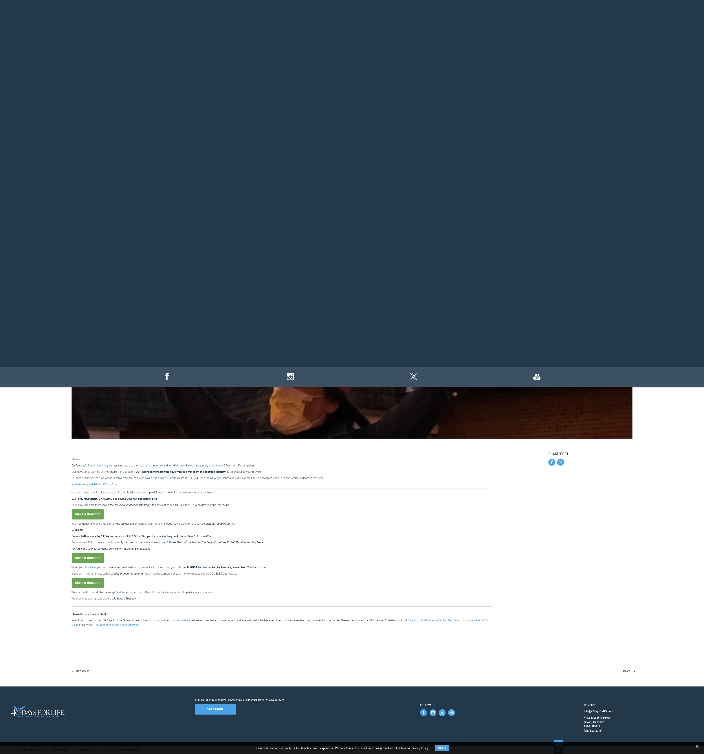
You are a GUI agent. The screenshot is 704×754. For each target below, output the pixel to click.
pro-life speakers (180, 620)
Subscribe (215, 709)
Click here (401, 748)
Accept (442, 748)
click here (90, 567)
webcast (97, 465)
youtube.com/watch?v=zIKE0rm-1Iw (94, 484)
